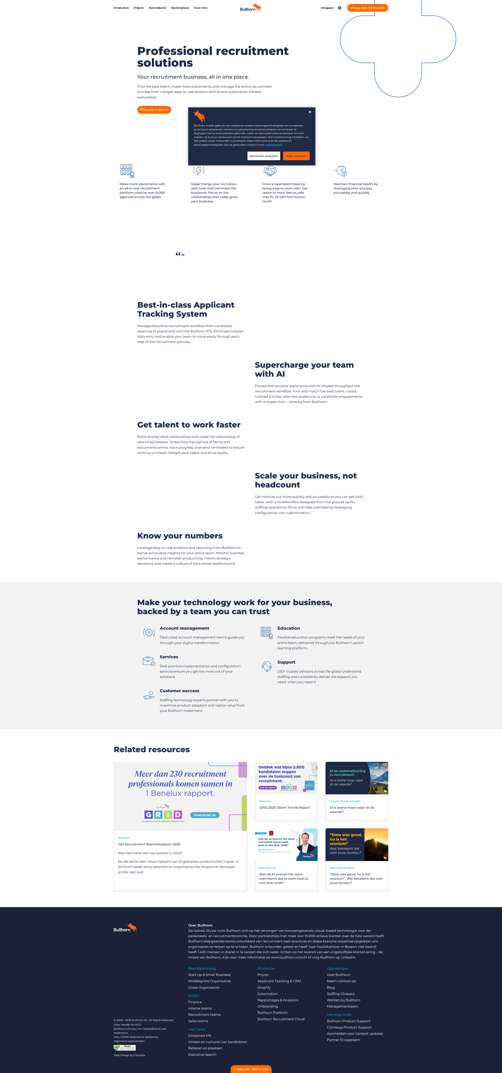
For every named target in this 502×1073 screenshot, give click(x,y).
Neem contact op (341, 981)
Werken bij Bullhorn (343, 1000)
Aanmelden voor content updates (355, 1034)
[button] (339, 8)
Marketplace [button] (180, 8)
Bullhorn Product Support (348, 1021)
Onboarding (267, 1006)
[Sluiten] (310, 112)
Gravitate (139, 1055)
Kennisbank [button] (157, 8)
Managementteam (342, 1006)
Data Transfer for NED (127, 1024)
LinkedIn (348, 957)
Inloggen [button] (327, 8)
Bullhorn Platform (272, 1013)
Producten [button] (121, 8)
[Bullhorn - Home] (125, 928)
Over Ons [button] (200, 8)
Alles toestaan (296, 155)
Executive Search (202, 1055)
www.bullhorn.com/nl (289, 957)
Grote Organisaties (203, 987)
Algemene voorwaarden (129, 1041)
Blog (331, 987)
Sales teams (198, 1021)
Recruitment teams (204, 1015)
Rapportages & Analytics (277, 1000)
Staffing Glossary (341, 994)
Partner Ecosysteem (343, 1040)
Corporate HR (199, 1036)
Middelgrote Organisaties (209, 981)
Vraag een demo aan (367, 8)
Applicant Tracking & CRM (279, 981)
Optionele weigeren (264, 155)
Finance (195, 1002)
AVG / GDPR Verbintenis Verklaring (136, 1036)
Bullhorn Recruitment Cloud (281, 1019)
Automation (267, 994)
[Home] (251, 10)
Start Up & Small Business (209, 975)
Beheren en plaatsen (205, 1048)
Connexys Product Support (349, 1027)
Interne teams (199, 1008)
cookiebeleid (273, 144)
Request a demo (154, 110)
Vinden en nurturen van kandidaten (217, 1042)
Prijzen (139, 8)
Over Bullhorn (338, 975)
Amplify (264, 987)
